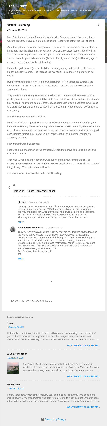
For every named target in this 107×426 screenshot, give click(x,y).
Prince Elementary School (41, 191)
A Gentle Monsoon (17, 353)
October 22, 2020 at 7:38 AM (38, 202)
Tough (10, 323)
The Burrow (17, 6)
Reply (21, 222)
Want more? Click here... (83, 345)
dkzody (22, 202)
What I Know (13, 384)
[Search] (103, 7)
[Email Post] (14, 185)
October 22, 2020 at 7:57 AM (52, 228)
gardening (19, 191)
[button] (98, 25)
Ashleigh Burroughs (29, 227)
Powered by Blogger (55, 419)
